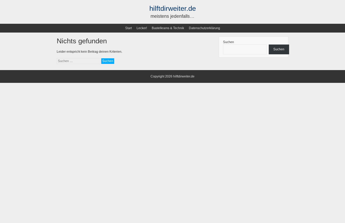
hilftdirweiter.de (172, 8)
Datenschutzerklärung (204, 28)
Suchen (228, 42)
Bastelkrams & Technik (168, 28)
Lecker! (142, 28)
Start (128, 28)
